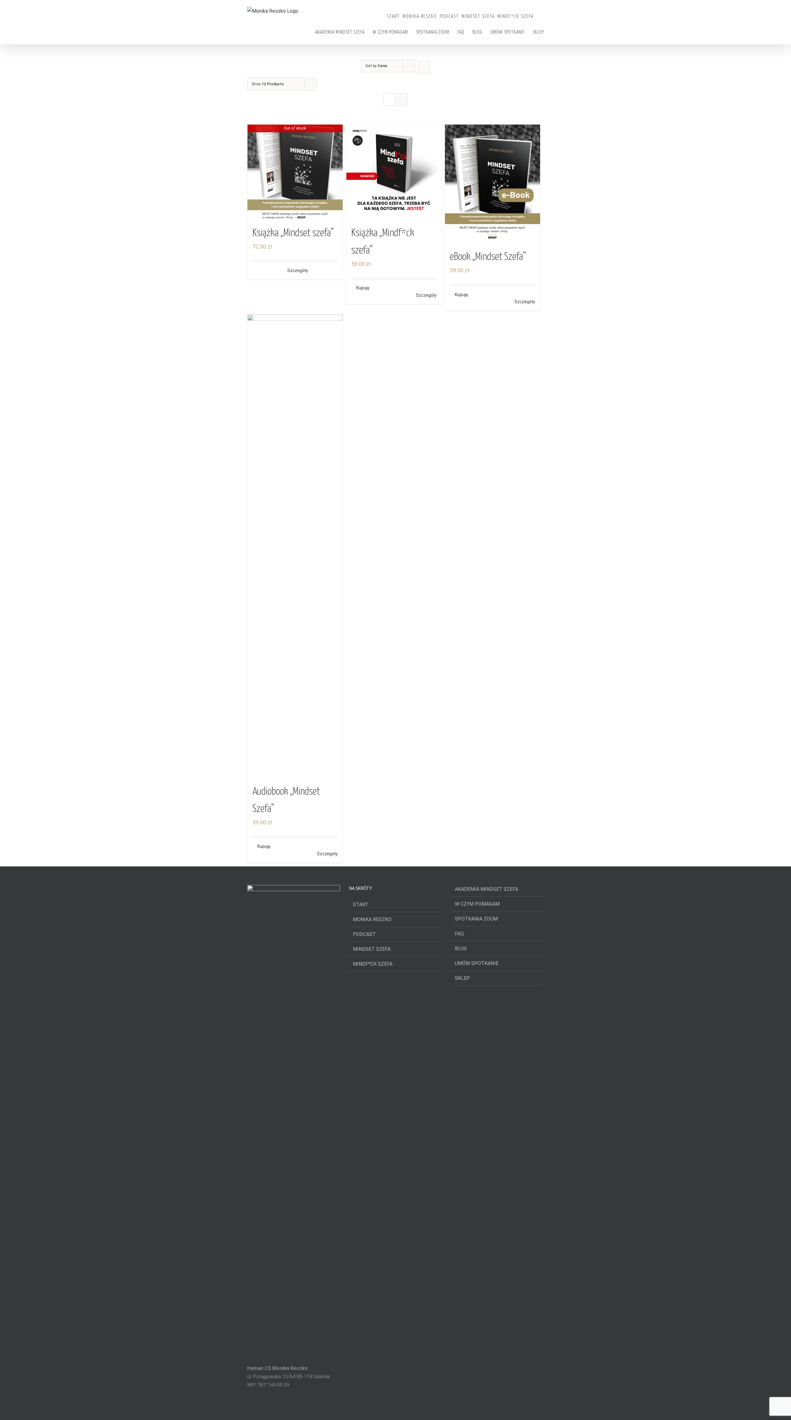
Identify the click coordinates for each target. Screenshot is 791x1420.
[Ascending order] (424, 67)
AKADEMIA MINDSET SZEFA (486, 889)
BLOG (461, 948)
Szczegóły (297, 270)
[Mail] (310, 1408)
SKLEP (462, 978)
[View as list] (402, 99)
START (360, 905)
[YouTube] (285, 1408)
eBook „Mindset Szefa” (488, 257)
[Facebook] (277, 1408)
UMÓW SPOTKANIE (476, 963)
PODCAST (364, 934)
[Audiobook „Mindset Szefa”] (295, 546)
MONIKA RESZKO (372, 919)
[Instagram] (293, 1408)
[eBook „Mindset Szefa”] (492, 184)
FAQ (459, 934)
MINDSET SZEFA (372, 949)
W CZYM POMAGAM (477, 904)
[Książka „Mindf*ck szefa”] (394, 172)
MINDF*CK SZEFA (372, 964)
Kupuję (362, 287)
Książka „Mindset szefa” (293, 233)
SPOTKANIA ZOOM (476, 919)
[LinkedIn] (302, 1408)
